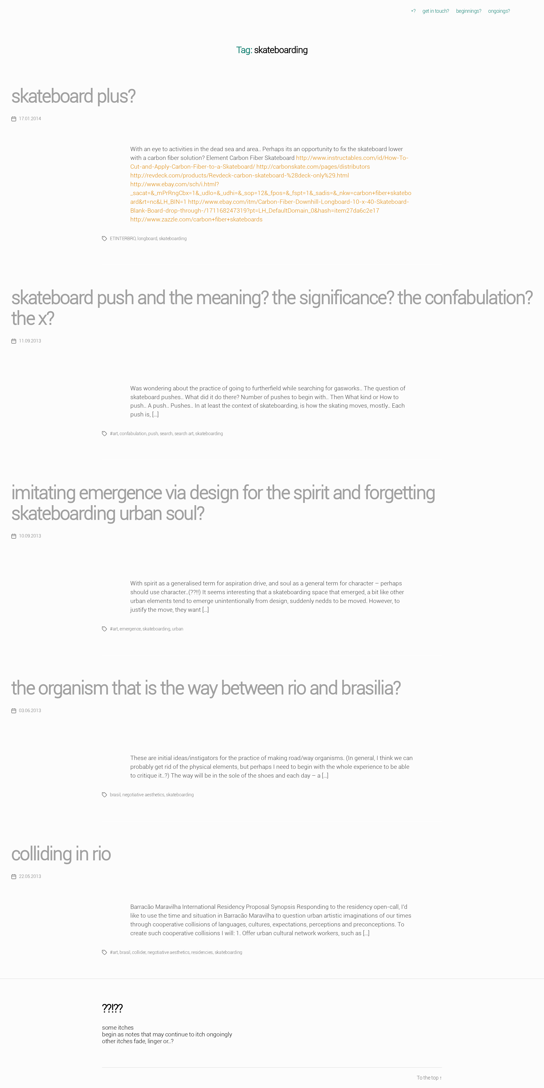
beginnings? (468, 11)
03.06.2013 (30, 710)
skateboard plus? (73, 96)
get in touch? (435, 11)
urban (177, 629)
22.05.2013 (30, 876)
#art (114, 433)
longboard (147, 238)
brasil (115, 794)
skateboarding (173, 238)
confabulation (133, 433)
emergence (130, 629)
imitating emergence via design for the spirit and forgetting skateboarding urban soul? (223, 503)
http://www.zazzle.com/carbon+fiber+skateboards (196, 219)
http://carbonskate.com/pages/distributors (313, 166)
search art (184, 433)
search (166, 433)
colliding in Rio (60, 854)
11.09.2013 (30, 341)
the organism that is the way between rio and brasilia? (205, 688)
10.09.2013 (30, 536)
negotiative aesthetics (143, 794)
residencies (202, 952)
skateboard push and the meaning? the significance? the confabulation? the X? (271, 308)
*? (413, 11)
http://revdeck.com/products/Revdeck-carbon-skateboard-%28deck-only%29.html (239, 175)
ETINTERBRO (122, 238)
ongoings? (499, 11)
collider (139, 952)
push (153, 433)
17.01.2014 (30, 118)
